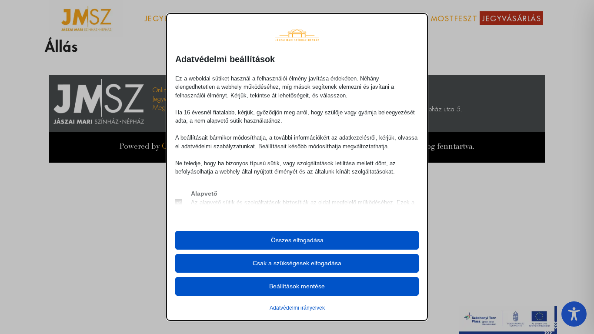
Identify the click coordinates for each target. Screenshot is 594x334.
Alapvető (204, 193)
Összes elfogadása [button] (297, 240)
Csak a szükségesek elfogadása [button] (297, 263)
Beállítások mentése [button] (297, 286)
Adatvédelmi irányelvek (297, 308)
